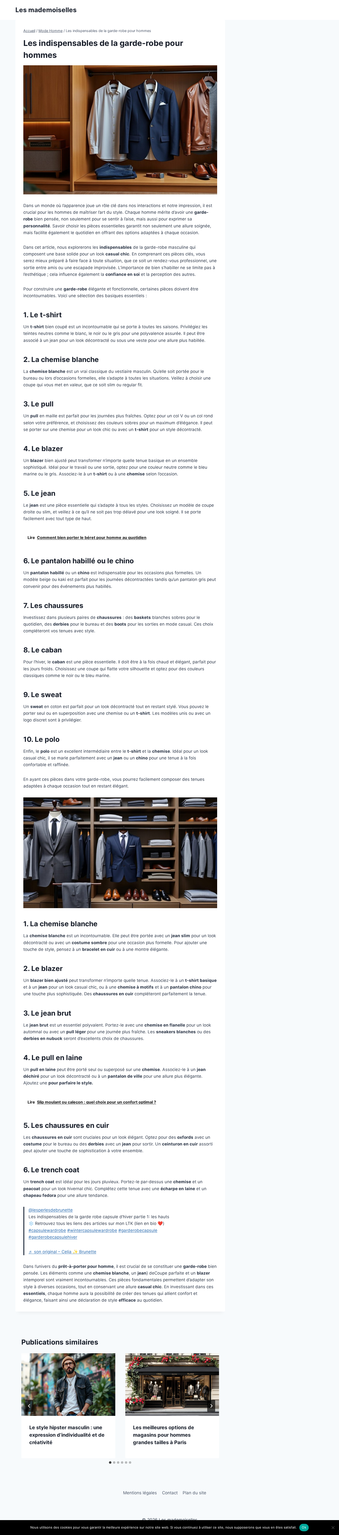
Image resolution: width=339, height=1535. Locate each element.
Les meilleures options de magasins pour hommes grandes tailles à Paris (163, 1435)
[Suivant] (211, 1406)
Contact (170, 1492)
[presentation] (68, 1384)
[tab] (110, 1462)
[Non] (332, 1527)
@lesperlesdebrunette (51, 1210)
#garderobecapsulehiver (53, 1237)
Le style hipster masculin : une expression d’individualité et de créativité (66, 1435)
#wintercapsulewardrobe (92, 1230)
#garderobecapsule (137, 1230)
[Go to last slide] (29, 1406)
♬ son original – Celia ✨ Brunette (62, 1251)
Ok (304, 1527)
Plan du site (194, 1492)
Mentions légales (140, 1492)
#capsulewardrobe (47, 1230)
